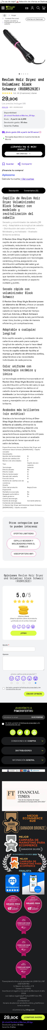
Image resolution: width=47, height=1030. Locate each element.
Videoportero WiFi (23, 553)
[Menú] (3, 8)
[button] (19, 73)
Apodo (6, 645)
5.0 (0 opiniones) (22, 93)
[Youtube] (34, 732)
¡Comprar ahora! (33, 1017)
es (26, 8)
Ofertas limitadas (23, 533)
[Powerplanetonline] (10, 8)
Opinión (5, 654)
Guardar (10, 164)
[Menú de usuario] (32, 8)
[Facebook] (27, 732)
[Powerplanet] (4, 15)
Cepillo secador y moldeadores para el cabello (23, 543)
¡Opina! (34, 93)
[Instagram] (13, 732)
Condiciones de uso (13, 689)
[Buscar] (38, 8)
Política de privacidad (29, 687)
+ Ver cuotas (27, 178)
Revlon (5, 107)
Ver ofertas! (22, 154)
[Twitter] (20, 732)
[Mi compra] (44, 8)
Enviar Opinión (34, 693)
